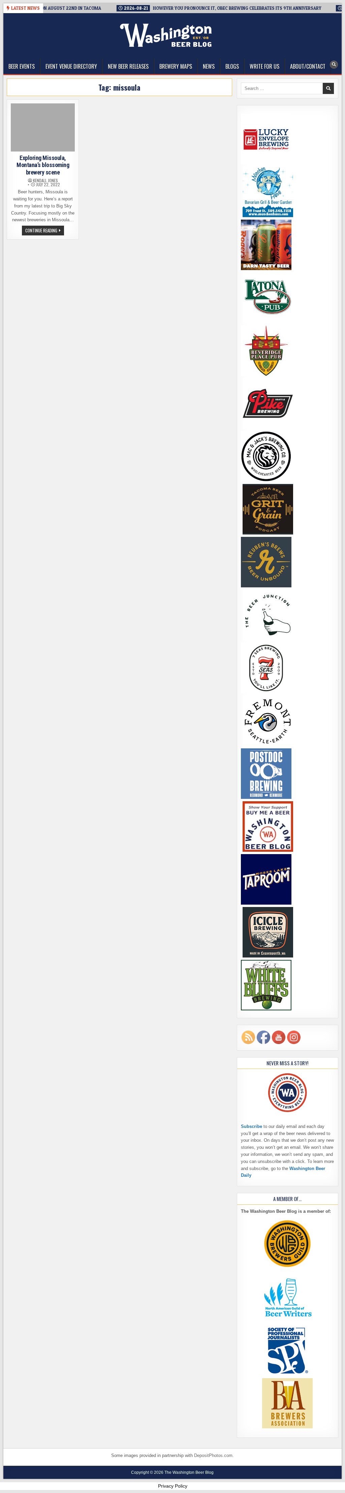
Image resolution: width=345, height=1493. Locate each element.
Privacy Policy (172, 1486)
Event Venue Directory (71, 66)
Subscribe (251, 1126)
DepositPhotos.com (213, 1455)
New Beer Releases (128, 66)
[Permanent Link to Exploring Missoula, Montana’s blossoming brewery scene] (43, 127)
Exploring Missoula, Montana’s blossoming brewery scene (43, 165)
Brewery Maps (175, 66)
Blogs (232, 66)
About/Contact (307, 66)
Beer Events (21, 66)
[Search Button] (334, 65)
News (209, 66)
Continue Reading (44, 231)
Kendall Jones (45, 180)
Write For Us (264, 66)
